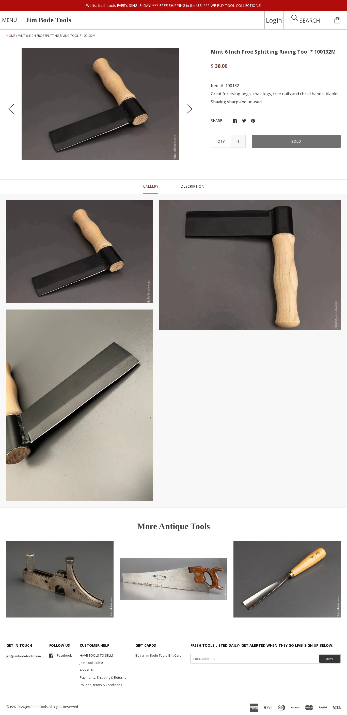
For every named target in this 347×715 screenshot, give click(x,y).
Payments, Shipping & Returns (103, 677)
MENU (9, 20)
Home (10, 36)
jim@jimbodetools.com (23, 656)
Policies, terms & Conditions (101, 684)
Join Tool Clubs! (91, 662)
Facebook (64, 655)
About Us (87, 670)
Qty (221, 141)
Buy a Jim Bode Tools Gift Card (158, 655)
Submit (329, 659)
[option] (100, 104)
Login (274, 20)
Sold (296, 141)
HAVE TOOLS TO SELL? (96, 655)
